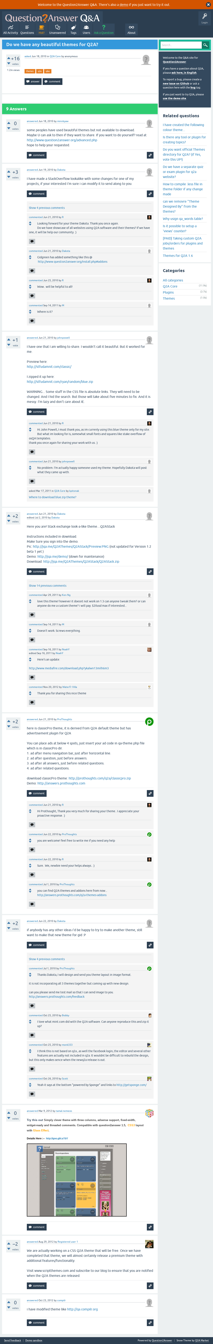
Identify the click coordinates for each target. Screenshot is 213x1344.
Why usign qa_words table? (183, 219)
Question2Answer (174, 61)
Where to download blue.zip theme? (52, 497)
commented (36, 217)
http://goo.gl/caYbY (57, 1138)
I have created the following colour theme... (183, 127)
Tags (73, 32)
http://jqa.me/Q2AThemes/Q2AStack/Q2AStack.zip (81, 561)
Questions (27, 32)
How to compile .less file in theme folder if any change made (183, 189)
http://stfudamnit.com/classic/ (49, 366)
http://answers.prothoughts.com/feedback (56, 996)
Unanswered (57, 32)
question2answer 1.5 (112, 1125)
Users (86, 32)
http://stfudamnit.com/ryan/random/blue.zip (60, 381)
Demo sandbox (33, 1340)
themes (30, 71)
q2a (40, 71)
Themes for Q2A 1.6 (178, 255)
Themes (169, 298)
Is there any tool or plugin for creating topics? (184, 139)
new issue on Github (176, 83)
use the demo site (174, 98)
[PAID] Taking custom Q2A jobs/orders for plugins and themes (183, 243)
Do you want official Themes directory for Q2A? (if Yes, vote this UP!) (184, 154)
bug (193, 87)
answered (32, 121)
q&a (48, 71)
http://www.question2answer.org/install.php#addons (72, 261)
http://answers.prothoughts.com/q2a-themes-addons (71, 895)
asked (28, 56)
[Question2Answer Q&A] (52, 17)
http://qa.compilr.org (82, 1309)
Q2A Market (202, 1340)
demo (124, 4)
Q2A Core (55, 56)
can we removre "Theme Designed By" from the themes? (181, 206)
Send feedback (12, 1340)
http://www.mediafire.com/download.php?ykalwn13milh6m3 (69, 668)
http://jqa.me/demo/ (52, 556)
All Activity (10, 32)
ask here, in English (184, 72)
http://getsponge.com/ (131, 1085)
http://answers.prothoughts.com (61, 783)
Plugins (168, 292)
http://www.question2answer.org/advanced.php (62, 140)
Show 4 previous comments (47, 207)
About (132, 32)
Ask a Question (104, 32)
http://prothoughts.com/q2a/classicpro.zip (100, 778)
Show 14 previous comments (47, 585)
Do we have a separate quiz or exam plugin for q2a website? (183, 172)
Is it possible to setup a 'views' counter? (180, 228)
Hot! (42, 32)
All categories (173, 280)
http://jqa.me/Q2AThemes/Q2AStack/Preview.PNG (71, 546)
